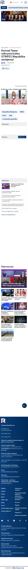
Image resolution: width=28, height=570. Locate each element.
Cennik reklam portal (7, 508)
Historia (3, 488)
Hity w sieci (22, 137)
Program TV (18, 512)
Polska (3, 494)
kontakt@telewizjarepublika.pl (9, 471)
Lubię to (7, 68)
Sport (2, 497)
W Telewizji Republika (15, 47)
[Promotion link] (14, 16)
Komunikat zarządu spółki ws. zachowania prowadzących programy (20, 496)
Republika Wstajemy (9, 112)
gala (10, 115)
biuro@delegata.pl (6, 483)
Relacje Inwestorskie (21, 515)
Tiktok (26, 520)
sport (4, 115)
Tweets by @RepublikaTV (8, 214)
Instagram (14, 520)
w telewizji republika (9, 119)
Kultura (3, 491)
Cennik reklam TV (6, 511)
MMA (22, 112)
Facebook (20, 520)
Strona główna (4, 47)
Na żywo (15, 2)
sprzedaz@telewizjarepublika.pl (10, 467)
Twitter (8, 520)
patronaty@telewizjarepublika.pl (10, 476)
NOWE (4, 7)
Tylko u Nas (4, 499)
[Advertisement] (14, 562)
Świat (2, 502)
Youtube (2, 520)
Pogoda (17, 505)
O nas (2, 505)
